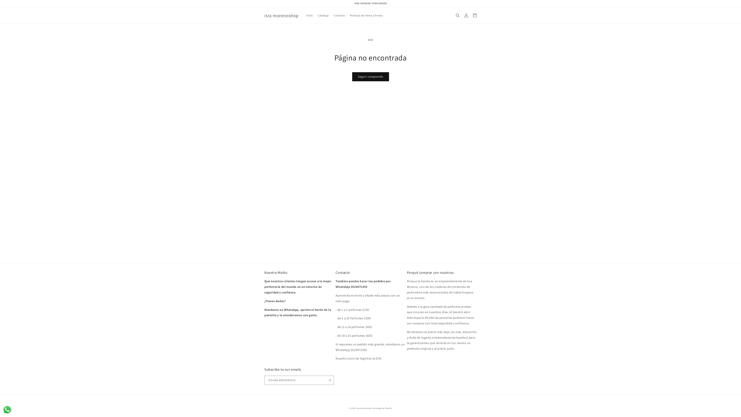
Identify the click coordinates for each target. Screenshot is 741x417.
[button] (457, 15)
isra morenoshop (363, 408)
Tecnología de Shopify (382, 408)
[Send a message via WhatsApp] (7, 409)
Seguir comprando (370, 76)
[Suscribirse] (329, 380)
